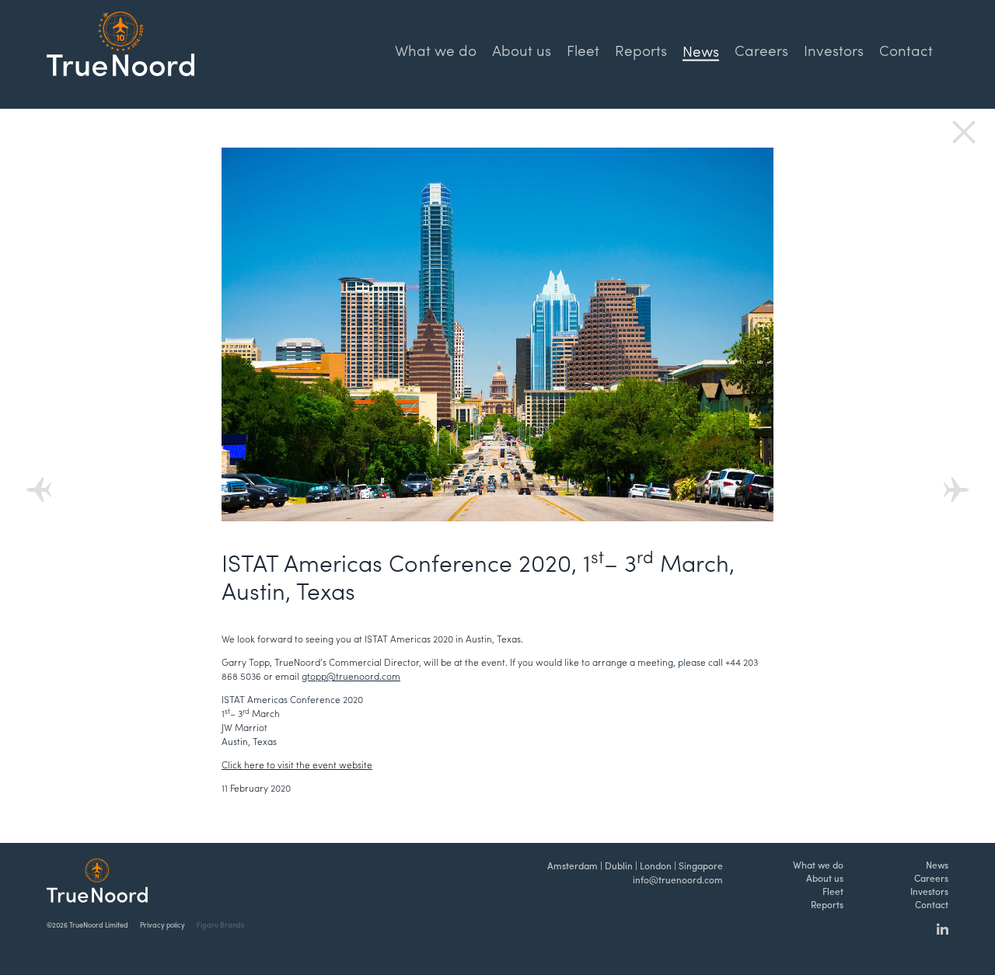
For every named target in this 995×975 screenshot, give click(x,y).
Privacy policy (162, 925)
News (937, 865)
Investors (834, 50)
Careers (761, 50)
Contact (906, 50)
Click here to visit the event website (297, 764)
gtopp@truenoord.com (351, 676)
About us (521, 50)
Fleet (583, 50)
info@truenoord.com (678, 879)
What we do (436, 50)
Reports (641, 50)
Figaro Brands (220, 925)
